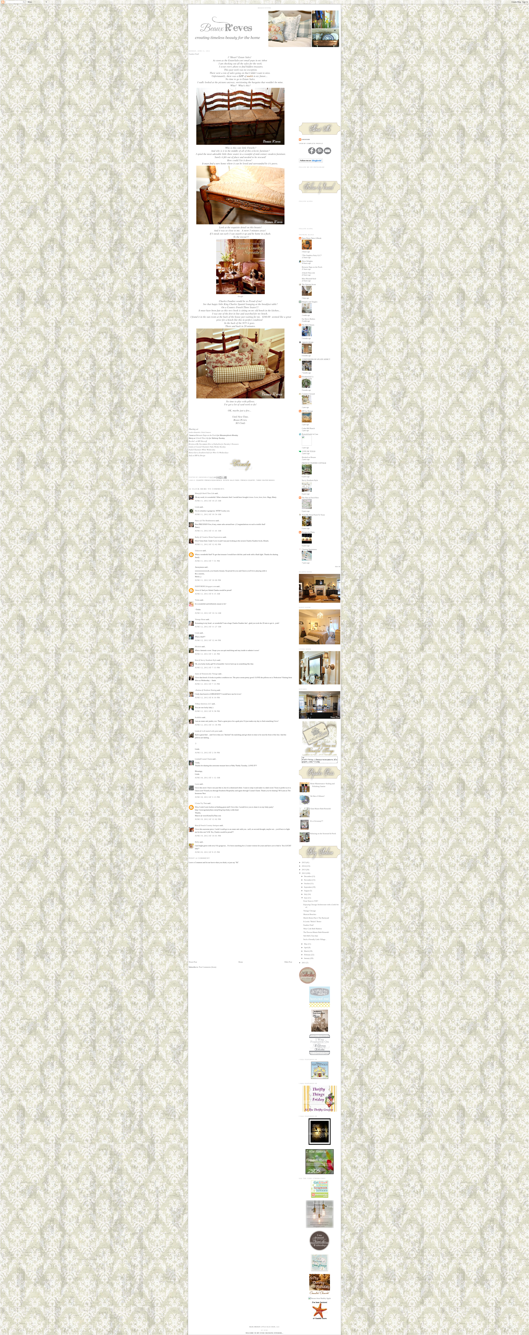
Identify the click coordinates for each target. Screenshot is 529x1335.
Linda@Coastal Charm (203, 759)
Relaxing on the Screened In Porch (323, 834)
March (306, 951)
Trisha (197, 600)
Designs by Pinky (308, 532)
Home (240, 962)
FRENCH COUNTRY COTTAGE (314, 463)
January (307, 958)
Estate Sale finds (231, 480)
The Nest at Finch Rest (310, 498)
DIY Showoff (202, 441)
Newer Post (193, 962)
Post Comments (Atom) (207, 967)
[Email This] (217, 477)
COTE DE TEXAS (308, 451)
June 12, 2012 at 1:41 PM (207, 654)
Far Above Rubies (308, 319)
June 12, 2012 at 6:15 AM (207, 594)
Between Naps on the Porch (206, 435)
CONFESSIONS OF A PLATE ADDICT (316, 359)
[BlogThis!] (220, 477)
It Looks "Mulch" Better (312, 921)
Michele (198, 646)
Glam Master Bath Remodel (320, 809)
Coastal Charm (201, 447)
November (308, 880)
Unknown (198, 551)
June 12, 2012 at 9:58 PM (207, 711)
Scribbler (198, 717)
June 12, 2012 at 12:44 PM (208, 640)
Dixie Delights (307, 261)
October (307, 883)
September (308, 887)
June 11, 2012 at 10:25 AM (208, 501)
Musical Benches (309, 914)
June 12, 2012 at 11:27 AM (208, 627)
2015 (304, 862)
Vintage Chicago (309, 911)
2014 (304, 866)
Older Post (288, 962)
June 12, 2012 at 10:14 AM (208, 613)
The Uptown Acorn (309, 284)
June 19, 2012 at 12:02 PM (208, 819)
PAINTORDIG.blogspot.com (205, 586)
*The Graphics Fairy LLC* (312, 255)
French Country (248, 480)
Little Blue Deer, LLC (270, 1327)
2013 (304, 870)
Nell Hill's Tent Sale (310, 936)
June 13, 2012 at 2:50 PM (207, 753)
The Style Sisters (308, 325)
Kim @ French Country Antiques (207, 825)
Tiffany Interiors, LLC (203, 704)
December (308, 876)
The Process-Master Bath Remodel (316, 932)
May (306, 944)
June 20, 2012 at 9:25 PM (207, 852)
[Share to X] (223, 477)
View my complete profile (311, 143)
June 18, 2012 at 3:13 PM (207, 797)
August (307, 891)
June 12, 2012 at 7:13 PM (207, 668)
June (306, 898)
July (306, 894)
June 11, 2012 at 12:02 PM (208, 544)
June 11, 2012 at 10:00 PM (208, 580)
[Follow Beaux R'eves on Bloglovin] (311, 162)
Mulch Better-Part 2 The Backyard (316, 918)
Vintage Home (200, 619)
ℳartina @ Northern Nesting (206, 690)
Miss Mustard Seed (309, 279)
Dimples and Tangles (309, 302)
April (306, 947)
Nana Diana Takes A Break (311, 238)
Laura (197, 784)
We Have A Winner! (317, 796)
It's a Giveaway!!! (316, 821)
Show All (337, 566)
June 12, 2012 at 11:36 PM (208, 725)
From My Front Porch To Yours (313, 515)
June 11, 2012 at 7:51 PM (207, 561)
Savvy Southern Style (202, 452)
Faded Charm (194, 449)
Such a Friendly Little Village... (315, 939)
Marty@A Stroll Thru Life (204, 493)
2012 (304, 873)
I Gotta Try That (201, 803)
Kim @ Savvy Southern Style (206, 660)
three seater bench (265, 480)
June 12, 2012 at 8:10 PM (207, 698)
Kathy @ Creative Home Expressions (208, 537)
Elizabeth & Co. (308, 377)
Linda (197, 507)
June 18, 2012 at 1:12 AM (207, 778)
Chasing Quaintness (309, 549)
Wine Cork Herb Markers (312, 929)
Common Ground (308, 394)
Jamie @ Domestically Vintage (206, 674)
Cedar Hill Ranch (308, 428)
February (307, 955)
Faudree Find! (308, 925)
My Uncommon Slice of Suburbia (208, 444)
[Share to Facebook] (225, 477)
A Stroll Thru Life (202, 438)
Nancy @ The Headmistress (205, 521)
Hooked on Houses (309, 457)
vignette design (307, 342)
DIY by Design (200, 455)
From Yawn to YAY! (310, 901)
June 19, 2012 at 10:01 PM (208, 836)
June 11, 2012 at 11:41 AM (208, 531)
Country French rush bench (209, 480)
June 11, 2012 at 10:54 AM (208, 514)
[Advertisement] (209, 941)
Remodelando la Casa (310, 434)
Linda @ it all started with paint (207, 731)
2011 (304, 963)
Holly (197, 842)
